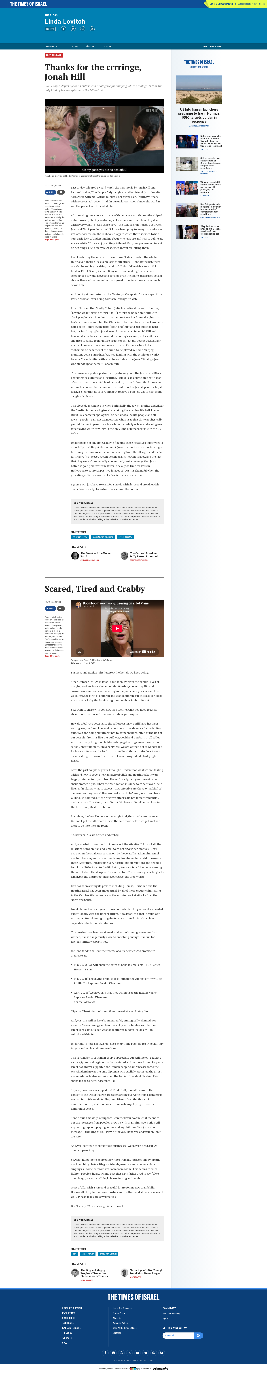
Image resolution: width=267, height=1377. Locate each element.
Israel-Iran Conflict (108, 1253)
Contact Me (106, 46)
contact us (118, 1333)
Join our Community (223, 3)
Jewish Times (68, 1313)
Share (52, 192)
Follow (50, 29)
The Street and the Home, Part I (96, 554)
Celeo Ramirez (87, 1280)
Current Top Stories (199, 67)
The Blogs (51, 15)
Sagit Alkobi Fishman (139, 560)
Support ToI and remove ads (251, 4)
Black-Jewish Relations (103, 536)
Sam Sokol (205, 196)
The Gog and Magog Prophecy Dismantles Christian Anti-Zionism (94, 1273)
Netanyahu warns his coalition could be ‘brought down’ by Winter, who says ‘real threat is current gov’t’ (211, 141)
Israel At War (88, 1253)
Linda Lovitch (65, 21)
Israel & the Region (72, 1308)
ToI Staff (205, 126)
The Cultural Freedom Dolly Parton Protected (144, 554)
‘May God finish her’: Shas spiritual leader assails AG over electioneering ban (210, 230)
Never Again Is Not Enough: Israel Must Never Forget (146, 1271)
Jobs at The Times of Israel (125, 1328)
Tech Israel (68, 1323)
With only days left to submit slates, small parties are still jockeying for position (210, 187)
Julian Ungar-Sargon (90, 560)
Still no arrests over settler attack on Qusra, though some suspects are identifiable (210, 163)
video (64, 1343)
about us (117, 1318)
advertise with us (120, 1323)
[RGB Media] (135, 1368)
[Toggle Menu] (4, 4)
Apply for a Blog (212, 46)
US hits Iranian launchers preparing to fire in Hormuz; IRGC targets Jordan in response (199, 115)
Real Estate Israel (71, 1328)
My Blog (75, 46)
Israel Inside (68, 1318)
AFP (218, 218)
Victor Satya (135, 1277)
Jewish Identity (125, 536)
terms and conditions (122, 1308)
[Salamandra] (160, 1368)
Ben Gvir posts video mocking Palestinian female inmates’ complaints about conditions (210, 209)
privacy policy (119, 1313)
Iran (74, 1253)
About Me (90, 46)
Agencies (193, 126)
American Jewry (80, 536)
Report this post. (52, 240)
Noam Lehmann (206, 218)
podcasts (67, 1338)
